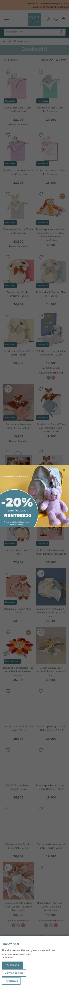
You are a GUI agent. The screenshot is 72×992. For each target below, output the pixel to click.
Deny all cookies (14, 973)
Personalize (11, 981)
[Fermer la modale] (64, 470)
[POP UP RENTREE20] (34, 496)
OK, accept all (12, 965)
